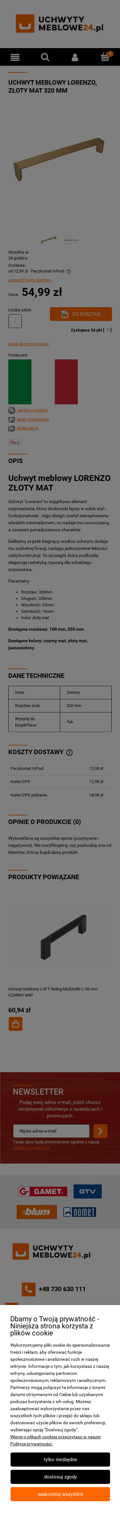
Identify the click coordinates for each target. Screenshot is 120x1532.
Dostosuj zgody (60, 1477)
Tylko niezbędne (60, 1459)
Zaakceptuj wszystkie (60, 1494)
